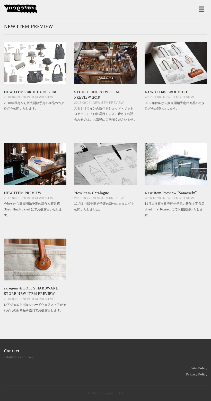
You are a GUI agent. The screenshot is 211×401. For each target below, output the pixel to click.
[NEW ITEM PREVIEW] (35, 164)
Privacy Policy (196, 374)
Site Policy (199, 368)
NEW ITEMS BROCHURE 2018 (30, 92)
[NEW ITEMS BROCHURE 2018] (35, 63)
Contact (12, 351)
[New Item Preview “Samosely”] (176, 164)
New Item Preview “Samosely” (171, 193)
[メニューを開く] (201, 9)
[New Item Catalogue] (105, 164)
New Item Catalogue (91, 193)
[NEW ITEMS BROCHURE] (176, 63)
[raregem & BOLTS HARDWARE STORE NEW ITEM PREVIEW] (35, 259)
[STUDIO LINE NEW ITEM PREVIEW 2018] (105, 63)
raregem (20, 9)
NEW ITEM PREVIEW (22, 193)
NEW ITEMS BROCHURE (166, 92)
